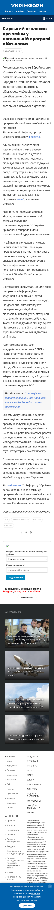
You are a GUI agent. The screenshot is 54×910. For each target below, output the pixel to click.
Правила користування (13, 840)
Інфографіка (34, 784)
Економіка (12, 775)
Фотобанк (19, 11)
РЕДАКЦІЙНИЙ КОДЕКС (14, 878)
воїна (19, 199)
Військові (37, 520)
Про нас (11, 820)
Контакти (11, 825)
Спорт (10, 807)
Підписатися (16, 577)
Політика (11, 770)
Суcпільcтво (12, 793)
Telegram (8, 591)
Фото (30, 770)
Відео (30, 775)
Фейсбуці (34, 136)
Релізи (30, 812)
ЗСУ (6, 520)
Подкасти (32, 756)
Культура (11, 798)
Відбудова (12, 765)
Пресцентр (32, 11)
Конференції (34, 801)
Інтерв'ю (32, 766)
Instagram (20, 591)
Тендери (11, 846)
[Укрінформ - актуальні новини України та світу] (27, 5)
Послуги (9, 11)
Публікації (32, 761)
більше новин (27, 597)
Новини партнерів (33, 795)
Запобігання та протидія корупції (15, 852)
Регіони (10, 789)
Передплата (13, 830)
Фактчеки (11, 779)
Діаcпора (11, 803)
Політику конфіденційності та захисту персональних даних (27, 896)
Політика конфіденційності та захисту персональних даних (15, 863)
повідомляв (14, 485)
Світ (9, 784)
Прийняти (27, 905)
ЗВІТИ (10, 872)
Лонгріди (32, 789)
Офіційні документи (33, 806)
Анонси (42, 11)
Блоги (30, 780)
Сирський (8, 525)
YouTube (35, 591)
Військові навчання (21, 520)
